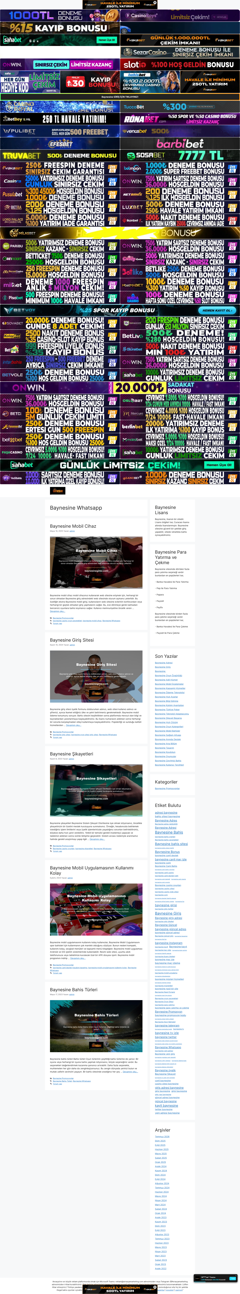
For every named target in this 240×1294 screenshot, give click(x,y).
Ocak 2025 (160, 1162)
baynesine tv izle (167, 1033)
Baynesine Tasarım (164, 748)
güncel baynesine (166, 1101)
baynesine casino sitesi (164, 888)
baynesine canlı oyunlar (162, 882)
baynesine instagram (168, 943)
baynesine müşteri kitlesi (163, 982)
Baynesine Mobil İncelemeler (169, 684)
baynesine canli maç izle (171, 859)
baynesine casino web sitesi (166, 892)
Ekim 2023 (160, 1226)
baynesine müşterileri (164, 986)
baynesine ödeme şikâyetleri (164, 1067)
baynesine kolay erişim (179, 950)
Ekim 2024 (160, 1175)
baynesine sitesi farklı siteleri (164, 1019)
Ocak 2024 (160, 1213)
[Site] (60, 168)
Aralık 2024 (160, 1166)
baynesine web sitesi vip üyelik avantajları (168, 1044)
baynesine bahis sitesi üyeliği (164, 848)
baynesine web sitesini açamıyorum (166, 1041)
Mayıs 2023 (161, 1247)
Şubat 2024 (161, 1209)
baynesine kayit (161, 947)
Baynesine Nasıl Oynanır (165, 992)
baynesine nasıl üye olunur (163, 995)
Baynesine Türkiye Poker (167, 709)
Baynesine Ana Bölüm (166, 743)
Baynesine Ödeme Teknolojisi (169, 692)
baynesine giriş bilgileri (164, 921)
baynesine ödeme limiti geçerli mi (165, 1064)
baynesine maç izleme (167, 963)
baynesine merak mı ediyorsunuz (165, 967)
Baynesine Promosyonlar (63, 618)
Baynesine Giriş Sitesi (72, 640)
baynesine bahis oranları (165, 837)
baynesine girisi (166, 905)
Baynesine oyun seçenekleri (166, 998)
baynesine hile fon (160, 939)
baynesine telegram (167, 1025)
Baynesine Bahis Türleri (73, 989)
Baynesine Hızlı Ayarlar (166, 697)
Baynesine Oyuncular (165, 756)
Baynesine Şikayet (165, 1073)
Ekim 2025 (160, 1141)
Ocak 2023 (160, 1264)
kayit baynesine (166, 1105)
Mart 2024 (160, 1204)
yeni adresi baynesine (167, 1112)
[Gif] (120, 233)
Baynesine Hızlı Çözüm (166, 722)
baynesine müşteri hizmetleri (169, 979)
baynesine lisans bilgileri (165, 956)
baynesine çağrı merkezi (162, 1060)
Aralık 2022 (160, 1268)
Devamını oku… (57, 611)
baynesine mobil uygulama (166, 973)
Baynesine (160, 671)
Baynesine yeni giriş (165, 1054)
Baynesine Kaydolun (165, 752)
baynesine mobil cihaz (92, 621)
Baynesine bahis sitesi (171, 844)
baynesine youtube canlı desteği (165, 1057)
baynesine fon (179, 901)
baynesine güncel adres (170, 929)
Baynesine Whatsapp (111, 621)
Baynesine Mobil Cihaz (73, 526)
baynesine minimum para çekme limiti (167, 970)
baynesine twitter (166, 1037)
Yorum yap (57, 623)
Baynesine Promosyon (168, 1011)
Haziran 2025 (161, 1149)
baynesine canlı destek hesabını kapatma (70, 968)
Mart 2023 (160, 1256)
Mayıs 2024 (161, 1196)
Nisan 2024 (161, 1200)
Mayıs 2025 (161, 1153)
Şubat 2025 (161, 1158)
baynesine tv (178, 1029)
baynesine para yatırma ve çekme (172, 1008)
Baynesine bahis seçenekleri (166, 840)
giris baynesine (162, 1091)
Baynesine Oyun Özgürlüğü (168, 675)
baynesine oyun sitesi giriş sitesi (84, 735)
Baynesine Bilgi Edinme (166, 701)
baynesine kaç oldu (163, 950)
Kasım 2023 (161, 1221)
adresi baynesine (166, 812)
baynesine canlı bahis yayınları (164, 869)
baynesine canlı (163, 863)
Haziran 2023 (162, 1243)
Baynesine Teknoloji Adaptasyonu (172, 714)
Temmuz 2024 (162, 1187)
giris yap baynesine (163, 1094)
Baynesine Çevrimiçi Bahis (168, 760)
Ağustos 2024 (162, 1183)
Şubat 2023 (161, 1260)
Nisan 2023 (161, 1251)
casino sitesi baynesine (166, 1084)
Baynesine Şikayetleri (71, 753)
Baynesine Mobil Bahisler (167, 731)
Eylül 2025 (160, 1145)
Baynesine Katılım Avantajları (169, 705)
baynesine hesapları (181, 936)
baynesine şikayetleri (84, 848)
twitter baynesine (163, 1109)
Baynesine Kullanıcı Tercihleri (169, 765)
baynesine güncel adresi (167, 932)
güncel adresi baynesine (167, 1097)
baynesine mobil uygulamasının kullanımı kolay (107, 968)
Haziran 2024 (162, 1192)
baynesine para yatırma (164, 1005)
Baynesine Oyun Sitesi (164, 1001)
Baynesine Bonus (167, 852)
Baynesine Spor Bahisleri (165, 1022)
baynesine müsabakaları (162, 976)
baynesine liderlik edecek (163, 953)
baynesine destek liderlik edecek (165, 898)
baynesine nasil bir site (166, 988)
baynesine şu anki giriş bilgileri (165, 1078)
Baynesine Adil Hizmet (166, 680)
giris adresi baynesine (169, 1087)
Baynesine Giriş (163, 667)
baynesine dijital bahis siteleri (164, 901)
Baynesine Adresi (163, 663)
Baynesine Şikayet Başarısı (168, 718)
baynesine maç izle (164, 959)
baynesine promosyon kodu (170, 1015)
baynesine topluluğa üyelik (163, 1029)
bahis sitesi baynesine (167, 816)
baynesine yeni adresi (164, 1051)
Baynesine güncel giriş (164, 936)
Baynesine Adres (166, 820)
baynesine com (161, 895)
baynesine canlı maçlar (178, 879)
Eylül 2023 (160, 1230)
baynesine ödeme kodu (179, 1060)
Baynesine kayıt (178, 946)
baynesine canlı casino (164, 873)
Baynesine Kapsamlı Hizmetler (170, 688)
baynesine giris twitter (164, 909)
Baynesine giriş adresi (168, 917)
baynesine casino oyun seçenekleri (67, 621)
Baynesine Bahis (169, 832)
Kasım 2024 (161, 1170)
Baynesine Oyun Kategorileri (169, 726)
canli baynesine (163, 1080)
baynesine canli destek (166, 855)
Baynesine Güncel (166, 924)
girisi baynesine (179, 1091)
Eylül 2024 (160, 1179)
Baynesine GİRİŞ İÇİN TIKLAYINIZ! (120, 97)
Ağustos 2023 (162, 1234)
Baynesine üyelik (165, 1070)
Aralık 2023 (160, 1217)
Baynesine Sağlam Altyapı (168, 735)
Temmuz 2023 (162, 1239)
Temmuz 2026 (162, 1136)
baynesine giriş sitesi (61, 735)
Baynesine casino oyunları (63, 848)
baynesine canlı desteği (162, 879)
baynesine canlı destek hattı (166, 876)
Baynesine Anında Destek (168, 739)
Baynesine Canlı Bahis (166, 866)
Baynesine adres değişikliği (166, 824)
